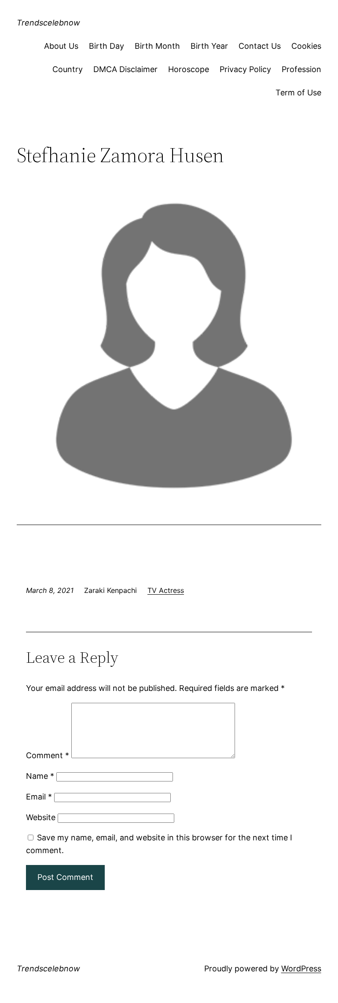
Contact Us (260, 46)
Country (67, 69)
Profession (301, 69)
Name (40, 776)
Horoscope (188, 69)
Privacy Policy (245, 69)
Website (40, 817)
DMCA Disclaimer (125, 69)
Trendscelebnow (48, 22)
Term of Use (298, 92)
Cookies (306, 46)
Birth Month (157, 46)
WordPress (301, 968)
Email (39, 796)
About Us (61, 46)
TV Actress (165, 590)
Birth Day (106, 46)
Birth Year (209, 46)
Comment (47, 755)
